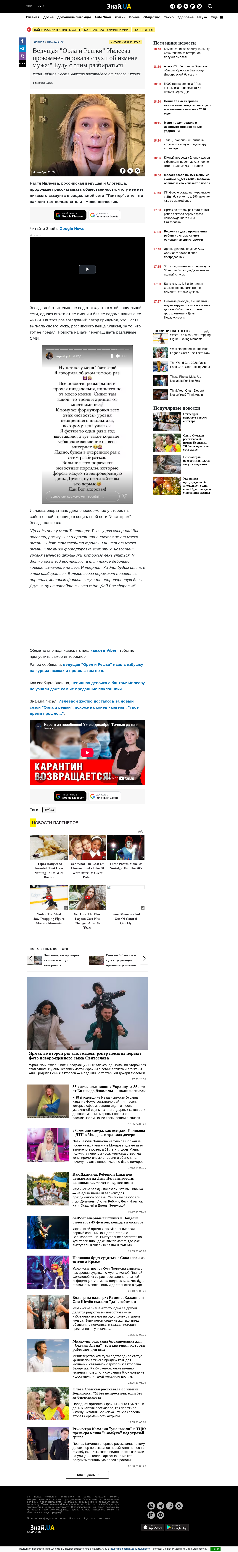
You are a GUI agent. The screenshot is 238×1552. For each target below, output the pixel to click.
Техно (169, 17)
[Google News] (179, 1506)
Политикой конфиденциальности (130, 1548)
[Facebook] (22, 41)
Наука (202, 17)
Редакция (89, 1518)
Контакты (104, 1518)
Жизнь (120, 17)
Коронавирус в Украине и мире (106, 29)
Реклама (74, 1518)
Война (134, 17)
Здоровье (185, 17)
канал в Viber (103, 650)
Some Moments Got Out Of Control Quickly (126, 918)
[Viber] (179, 6)
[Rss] (186, 6)
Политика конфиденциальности (46, 1518)
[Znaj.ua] (119, 6)
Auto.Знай (102, 17)
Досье (48, 17)
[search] (210, 6)
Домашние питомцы (74, 17)
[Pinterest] (199, 6)
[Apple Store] (153, 1527)
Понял (215, 1548)
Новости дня (143, 29)
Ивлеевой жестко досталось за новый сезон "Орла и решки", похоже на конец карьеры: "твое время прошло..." (84, 707)
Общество (151, 17)
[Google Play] (177, 1527)
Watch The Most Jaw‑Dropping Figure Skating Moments (49, 918)
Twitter (49, 810)
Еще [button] (214, 17)
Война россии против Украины (57, 29)
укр (29, 6)
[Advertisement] (87, 618)
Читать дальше (87, 1475)
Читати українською (125, 42)
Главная (33, 17)
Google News (72, 228)
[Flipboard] (192, 6)
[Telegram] (172, 6)
